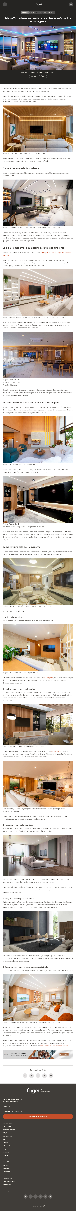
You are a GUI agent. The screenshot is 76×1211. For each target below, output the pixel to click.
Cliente (5, 1187)
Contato (5, 1142)
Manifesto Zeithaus (9, 1129)
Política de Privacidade (9, 1146)
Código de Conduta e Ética (10, 1149)
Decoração (34, 76)
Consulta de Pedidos (9, 1181)
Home (26, 12)
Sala (39, 12)
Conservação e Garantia (10, 1191)
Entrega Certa (7, 1184)
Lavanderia (6, 1168)
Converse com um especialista (38, 1116)
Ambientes (6, 1152)
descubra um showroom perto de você (54, 1046)
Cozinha (5, 1155)
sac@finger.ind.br (16, 1099)
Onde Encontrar (7, 1136)
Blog (33, 12)
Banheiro (5, 1165)
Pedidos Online (7, 1178)
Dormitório (6, 1162)
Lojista (5, 1174)
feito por (36, 1206)
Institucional (7, 1123)
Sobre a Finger (7, 1126)
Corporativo (6, 1171)
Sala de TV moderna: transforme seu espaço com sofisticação (38, 4)
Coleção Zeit (6, 1133)
